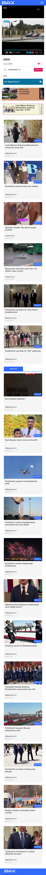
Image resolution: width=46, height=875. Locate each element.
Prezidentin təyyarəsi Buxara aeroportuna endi (17, 729)
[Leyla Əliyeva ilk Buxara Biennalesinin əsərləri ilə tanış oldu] (23, 131)
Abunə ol (38, 69)
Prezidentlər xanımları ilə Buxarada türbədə (20, 770)
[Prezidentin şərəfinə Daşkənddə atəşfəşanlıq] (23, 549)
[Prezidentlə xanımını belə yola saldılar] (23, 172)
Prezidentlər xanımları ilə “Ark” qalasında (23, 351)
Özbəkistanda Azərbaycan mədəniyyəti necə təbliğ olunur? (22, 606)
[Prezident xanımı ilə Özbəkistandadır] (23, 632)
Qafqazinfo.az (10, 153)
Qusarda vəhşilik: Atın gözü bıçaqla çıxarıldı (20, 228)
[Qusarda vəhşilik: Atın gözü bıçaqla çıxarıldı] (23, 213)
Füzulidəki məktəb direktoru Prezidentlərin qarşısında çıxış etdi (20, 688)
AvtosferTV (9, 236)
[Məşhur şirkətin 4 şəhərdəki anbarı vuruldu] (23, 796)
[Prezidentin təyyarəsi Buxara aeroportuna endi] (23, 714)
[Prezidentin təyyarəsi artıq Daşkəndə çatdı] (23, 467)
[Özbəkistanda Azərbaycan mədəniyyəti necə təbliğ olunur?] (23, 590)
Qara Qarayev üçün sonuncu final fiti (21, 440)
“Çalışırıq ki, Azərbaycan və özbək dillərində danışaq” (20, 852)
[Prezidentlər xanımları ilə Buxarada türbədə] (23, 755)
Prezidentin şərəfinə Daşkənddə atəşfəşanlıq (19, 564)
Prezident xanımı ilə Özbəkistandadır (21, 646)
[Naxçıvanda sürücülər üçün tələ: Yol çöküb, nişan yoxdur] (23, 254)
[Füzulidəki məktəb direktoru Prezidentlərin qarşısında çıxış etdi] (23, 673)
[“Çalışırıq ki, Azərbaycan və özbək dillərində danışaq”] (23, 837)
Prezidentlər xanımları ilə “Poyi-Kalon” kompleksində (21, 311)
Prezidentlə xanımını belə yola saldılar (21, 186)
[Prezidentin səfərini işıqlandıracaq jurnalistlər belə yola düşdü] (23, 508)
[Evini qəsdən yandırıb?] (23, 385)
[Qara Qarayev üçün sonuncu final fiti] (23, 426)
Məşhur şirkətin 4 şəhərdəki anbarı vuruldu (20, 811)
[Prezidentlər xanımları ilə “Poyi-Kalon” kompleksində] (23, 296)
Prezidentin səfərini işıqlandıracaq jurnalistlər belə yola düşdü (20, 523)
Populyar (13, 369)
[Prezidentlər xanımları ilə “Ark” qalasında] (23, 337)
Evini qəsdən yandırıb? (15, 399)
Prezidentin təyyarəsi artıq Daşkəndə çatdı (21, 482)
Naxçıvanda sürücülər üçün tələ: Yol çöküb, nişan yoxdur (21, 270)
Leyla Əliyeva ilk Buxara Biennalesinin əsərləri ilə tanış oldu (21, 146)
